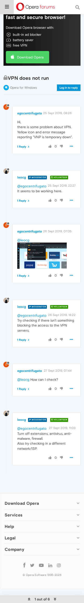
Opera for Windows (23, 87)
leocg (21, 177)
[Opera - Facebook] (24, 565)
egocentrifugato (29, 113)
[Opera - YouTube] (41, 565)
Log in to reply (69, 87)
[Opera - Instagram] (59, 565)
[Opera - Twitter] (32, 565)
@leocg (23, 240)
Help (9, 526)
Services (13, 514)
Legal (10, 537)
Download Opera (30, 57)
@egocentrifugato (31, 186)
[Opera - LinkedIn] (50, 565)
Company (14, 549)
